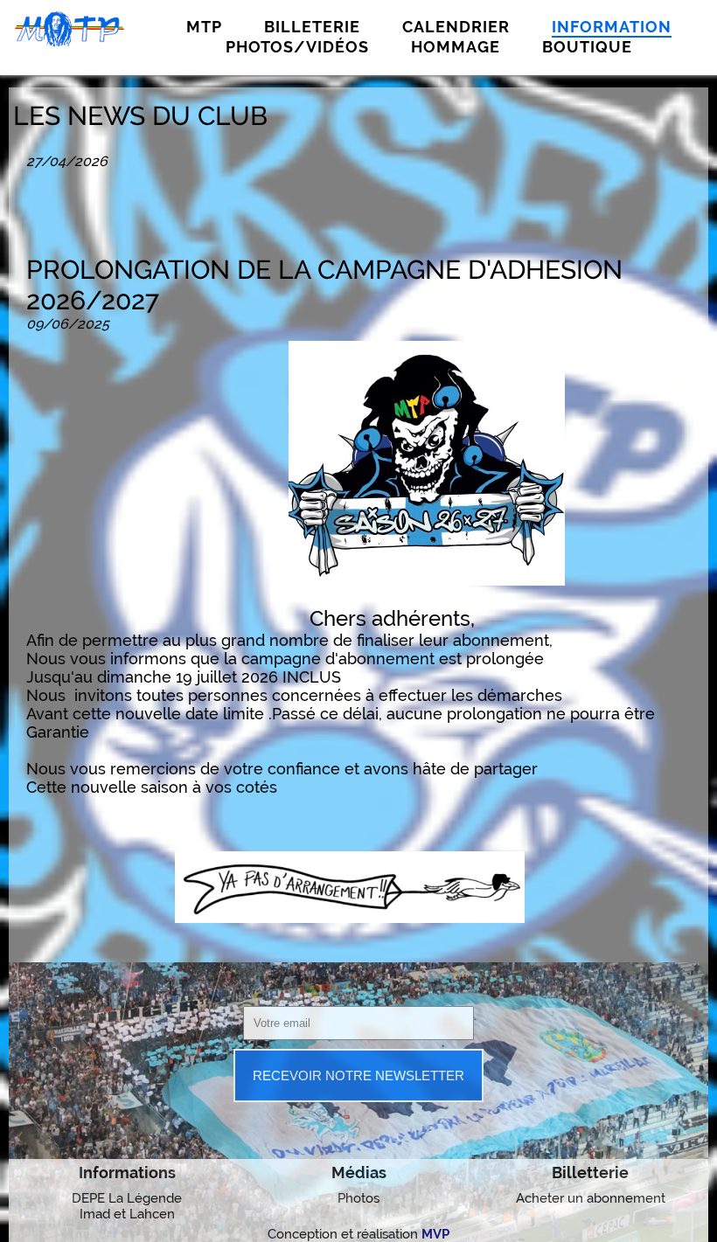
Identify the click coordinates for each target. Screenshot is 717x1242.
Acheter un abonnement (590, 1198)
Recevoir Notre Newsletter (358, 1075)
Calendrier (456, 26)
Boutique (587, 47)
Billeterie (312, 26)
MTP (204, 26)
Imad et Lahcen (127, 1214)
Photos (358, 1198)
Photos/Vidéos (297, 47)
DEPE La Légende (127, 1198)
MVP (435, 1234)
